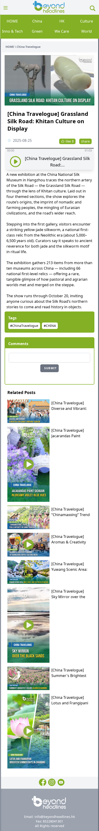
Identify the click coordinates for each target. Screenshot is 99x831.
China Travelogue (29, 47)
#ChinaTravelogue (24, 325)
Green (37, 31)
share (85, 141)
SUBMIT (50, 368)
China (37, 21)
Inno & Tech (12, 31)
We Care (62, 31)
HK (61, 21)
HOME (12, 21)
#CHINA (50, 325)
